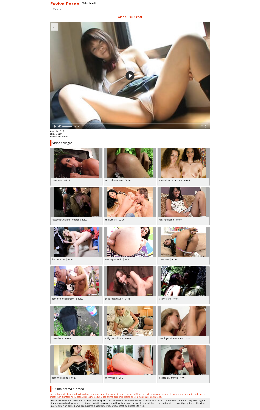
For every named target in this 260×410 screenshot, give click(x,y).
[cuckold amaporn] (130, 163)
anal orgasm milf (128, 394)
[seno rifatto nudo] (130, 281)
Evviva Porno (64, 4)
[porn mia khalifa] (76, 360)
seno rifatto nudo (190, 394)
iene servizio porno (147, 394)
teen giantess (63, 396)
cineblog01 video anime (101, 396)
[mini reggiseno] (183, 202)
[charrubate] (76, 321)
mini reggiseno (97, 394)
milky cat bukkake (80, 396)
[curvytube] (130, 360)
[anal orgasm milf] (130, 242)
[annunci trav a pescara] (183, 163)
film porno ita (112, 394)
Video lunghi (89, 3)
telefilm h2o (137, 396)
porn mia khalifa (122, 396)
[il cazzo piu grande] (183, 360)
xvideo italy (83, 394)
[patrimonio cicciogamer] (76, 281)
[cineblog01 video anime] (183, 321)
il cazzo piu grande (152, 396)
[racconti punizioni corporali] (76, 202)
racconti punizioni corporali (63, 394)
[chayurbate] (130, 202)
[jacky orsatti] (183, 281)
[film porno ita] (76, 242)
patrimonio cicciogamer (169, 394)
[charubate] (76, 163)
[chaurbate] (183, 242)
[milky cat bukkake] (130, 321)
